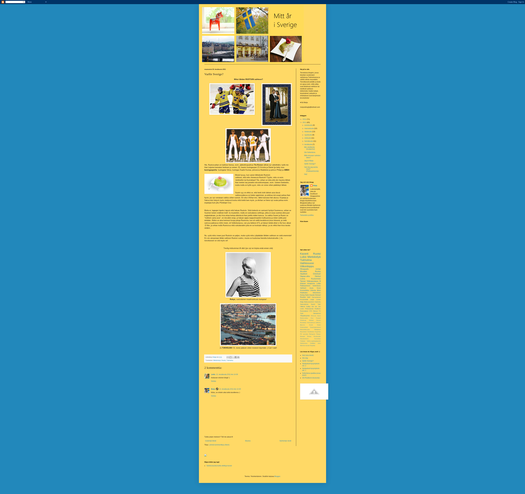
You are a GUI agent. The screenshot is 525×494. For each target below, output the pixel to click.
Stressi (315, 311)
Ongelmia (318, 331)
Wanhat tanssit (305, 345)
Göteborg (303, 320)
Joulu (311, 288)
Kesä (319, 288)
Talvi (319, 304)
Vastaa (213, 381)
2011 (305, 122)
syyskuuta (308, 135)
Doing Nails (304, 295)
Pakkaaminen (305, 286)
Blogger (277, 476)
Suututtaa (317, 338)
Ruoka (318, 271)
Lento (302, 309)
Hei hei (314, 306)
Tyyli (301, 313)
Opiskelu (318, 302)
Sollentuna (317, 286)
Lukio (303, 256)
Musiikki (303, 271)
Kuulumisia (316, 279)
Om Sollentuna (309, 152)
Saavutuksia (304, 304)
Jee (319, 306)
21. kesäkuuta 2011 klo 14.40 (230, 389)
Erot (312, 318)
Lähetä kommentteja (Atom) (219, 445)
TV (320, 311)
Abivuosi (313, 315)
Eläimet (303, 284)
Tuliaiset (302, 341)
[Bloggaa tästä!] (230, 357)
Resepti (302, 336)
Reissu (318, 334)
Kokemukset (304, 327)
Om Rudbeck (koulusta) (311, 378)
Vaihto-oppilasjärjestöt (314, 341)
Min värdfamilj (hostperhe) (309, 148)
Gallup (308, 306)
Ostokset (317, 274)
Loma (302, 279)
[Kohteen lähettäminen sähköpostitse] (228, 357)
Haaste (312, 295)
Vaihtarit (303, 288)
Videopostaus (312, 281)
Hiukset (311, 320)
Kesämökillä (304, 299)
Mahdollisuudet (305, 329)
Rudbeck (318, 309)
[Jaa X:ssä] (233, 357)
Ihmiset (318, 295)
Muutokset (303, 331)
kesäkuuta (308, 144)
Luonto (318, 299)
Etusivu (248, 441)
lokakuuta (308, 132)
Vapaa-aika (305, 276)
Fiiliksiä (302, 306)
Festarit (318, 318)
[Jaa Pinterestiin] (238, 357)
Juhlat (318, 269)
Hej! (305, 174)
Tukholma (230, 360)
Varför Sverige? (310, 164)
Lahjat (312, 299)
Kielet (319, 325)
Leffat (319, 284)
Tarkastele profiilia (307, 215)
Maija (213, 389)
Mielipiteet (317, 329)
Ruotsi (223, 360)
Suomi (313, 304)
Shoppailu (304, 269)
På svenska (304, 334)
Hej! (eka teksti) (308, 355)
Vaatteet (303, 274)
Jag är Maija (308, 161)
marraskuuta (309, 128)
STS (310, 311)
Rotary (309, 336)
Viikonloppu (307, 266)
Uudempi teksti (210, 441)
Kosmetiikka (304, 290)
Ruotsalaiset (304, 311)
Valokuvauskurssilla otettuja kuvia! (219, 466)
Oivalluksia (310, 331)
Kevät (311, 325)
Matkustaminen (309, 302)
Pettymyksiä (309, 309)
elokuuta (307, 138)
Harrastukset (316, 297)
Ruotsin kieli (305, 297)
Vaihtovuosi (307, 263)
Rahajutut (312, 334)
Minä (319, 290)
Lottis (213, 374)
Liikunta (313, 290)
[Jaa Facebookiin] (235, 357)
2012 (305, 119)
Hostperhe (311, 284)
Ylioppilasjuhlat (305, 315)
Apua (319, 315)
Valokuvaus (303, 343)
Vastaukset (317, 313)
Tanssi (303, 281)
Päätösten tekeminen (310, 293)
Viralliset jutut (315, 343)
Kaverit (304, 253)
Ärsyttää (312, 345)
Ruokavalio (317, 336)
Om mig (305, 358)
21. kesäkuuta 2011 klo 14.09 (227, 374)
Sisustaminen (304, 338)
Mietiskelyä (217, 360)
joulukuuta (308, 125)
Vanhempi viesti (285, 441)
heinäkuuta (308, 141)
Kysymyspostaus (315, 327)
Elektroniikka (304, 318)
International (311, 322)
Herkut (318, 276)
